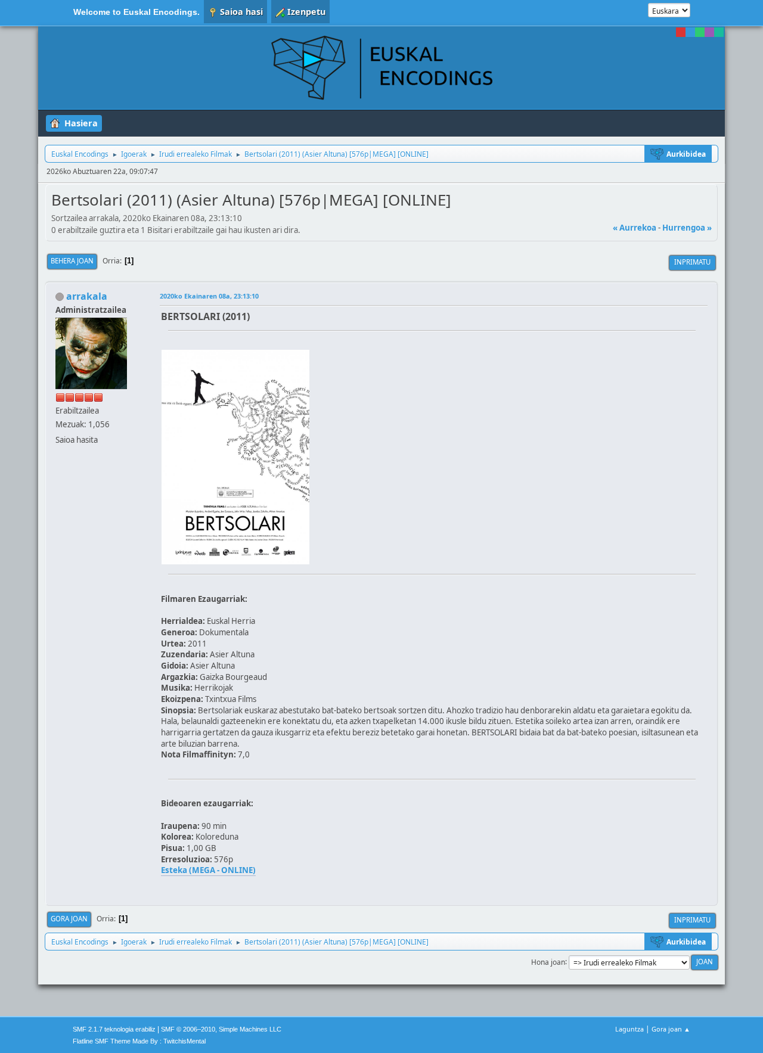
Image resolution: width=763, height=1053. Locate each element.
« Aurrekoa (634, 227)
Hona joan (548, 961)
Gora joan (69, 918)
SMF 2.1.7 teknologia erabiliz (114, 1029)
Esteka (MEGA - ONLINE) (208, 870)
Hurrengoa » (687, 227)
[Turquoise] (719, 32)
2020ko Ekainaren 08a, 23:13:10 (209, 295)
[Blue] (690, 32)
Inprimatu (692, 261)
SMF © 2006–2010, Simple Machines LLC (221, 1029)
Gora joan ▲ (671, 1028)
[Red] (681, 32)
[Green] (700, 32)
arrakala (86, 296)
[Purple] (709, 32)
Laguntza (629, 1028)
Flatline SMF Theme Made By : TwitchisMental (139, 1041)
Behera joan (72, 260)
